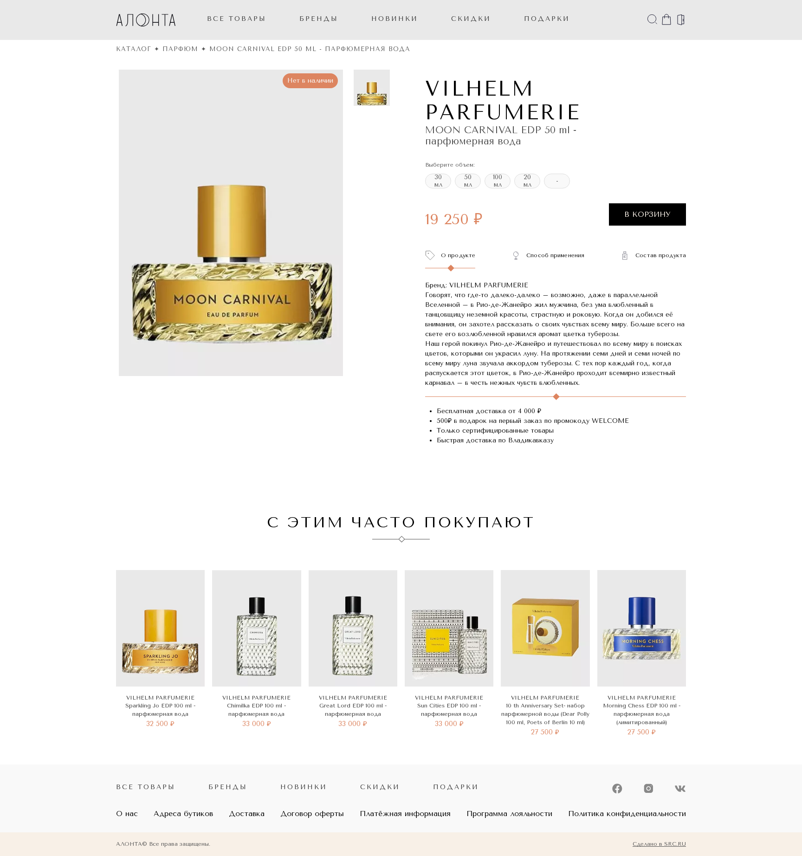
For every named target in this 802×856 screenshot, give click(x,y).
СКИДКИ (471, 19)
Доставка (247, 813)
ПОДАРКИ (547, 19)
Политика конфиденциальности (627, 813)
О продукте (458, 255)
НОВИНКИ (394, 19)
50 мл (468, 181)
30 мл (438, 181)
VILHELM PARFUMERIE (503, 100)
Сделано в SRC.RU (659, 844)
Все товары (236, 19)
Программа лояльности (509, 813)
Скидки (380, 787)
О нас (127, 813)
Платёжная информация (405, 813)
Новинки (303, 787)
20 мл (527, 181)
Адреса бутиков (183, 813)
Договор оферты (312, 813)
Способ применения (555, 255)
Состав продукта (660, 255)
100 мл (497, 181)
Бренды (318, 19)
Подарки (456, 787)
